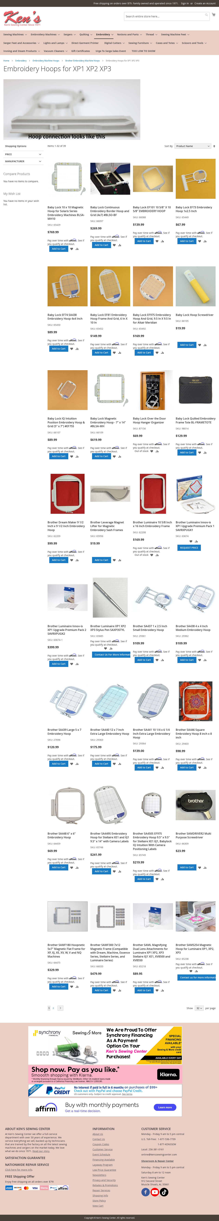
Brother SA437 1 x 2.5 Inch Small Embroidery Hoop (150, 628)
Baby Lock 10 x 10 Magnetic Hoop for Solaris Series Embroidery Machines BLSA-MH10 (66, 213)
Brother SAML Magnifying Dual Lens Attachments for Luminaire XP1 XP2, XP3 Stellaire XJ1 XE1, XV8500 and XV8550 (151, 952)
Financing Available (104, 1159)
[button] (71, 248)
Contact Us (99, 1139)
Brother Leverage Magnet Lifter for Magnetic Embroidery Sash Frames (107, 526)
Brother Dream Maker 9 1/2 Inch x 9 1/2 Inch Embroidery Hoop (66, 526)
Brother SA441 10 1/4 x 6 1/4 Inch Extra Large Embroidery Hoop (151, 733)
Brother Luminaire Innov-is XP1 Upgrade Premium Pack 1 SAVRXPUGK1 (195, 526)
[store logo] (22, 18)
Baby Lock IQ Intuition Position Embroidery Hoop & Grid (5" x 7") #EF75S (66, 422)
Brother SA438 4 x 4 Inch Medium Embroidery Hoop (193, 628)
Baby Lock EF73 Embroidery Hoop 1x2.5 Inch (194, 209)
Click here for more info (18, 1169)
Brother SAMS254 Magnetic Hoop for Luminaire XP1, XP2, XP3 (195, 948)
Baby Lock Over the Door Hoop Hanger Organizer (149, 420)
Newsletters (99, 1175)
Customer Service (103, 1149)
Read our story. (41, 1151)
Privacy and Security (104, 1180)
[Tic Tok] (164, 1195)
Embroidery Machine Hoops (46, 60)
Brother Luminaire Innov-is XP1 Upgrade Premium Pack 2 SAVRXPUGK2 (67, 630)
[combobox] (167, 16)
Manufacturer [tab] (14, 161)
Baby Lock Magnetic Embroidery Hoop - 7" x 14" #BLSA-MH (108, 422)
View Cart (98, 1205)
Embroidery (21, 60)
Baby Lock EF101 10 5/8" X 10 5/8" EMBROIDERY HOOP (152, 209)
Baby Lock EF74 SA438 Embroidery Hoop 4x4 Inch (65, 316)
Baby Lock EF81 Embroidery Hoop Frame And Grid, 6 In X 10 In (108, 318)
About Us (98, 1134)
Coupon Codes (101, 1144)
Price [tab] (8, 154)
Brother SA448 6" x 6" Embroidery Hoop (62, 835)
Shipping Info (100, 1195)
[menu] (109, 42)
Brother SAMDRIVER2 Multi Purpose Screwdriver (193, 835)
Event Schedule (101, 1154)
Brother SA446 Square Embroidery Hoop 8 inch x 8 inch (194, 733)
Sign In (185, 3)
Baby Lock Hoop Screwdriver (195, 315)
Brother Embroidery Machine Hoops (82, 60)
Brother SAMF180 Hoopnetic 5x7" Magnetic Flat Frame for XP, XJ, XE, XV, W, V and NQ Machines (66, 950)
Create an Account (205, 3)
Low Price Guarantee (104, 1169)
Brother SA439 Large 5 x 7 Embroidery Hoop (64, 731)
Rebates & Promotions (105, 1185)
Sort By (169, 146)
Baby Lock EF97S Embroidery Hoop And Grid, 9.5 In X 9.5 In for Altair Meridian (152, 318)
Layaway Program (103, 1164)
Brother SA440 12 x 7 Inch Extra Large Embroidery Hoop (109, 731)
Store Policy (99, 1200)
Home (6, 60)
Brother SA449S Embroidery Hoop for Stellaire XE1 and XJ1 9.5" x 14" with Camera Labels (109, 837)
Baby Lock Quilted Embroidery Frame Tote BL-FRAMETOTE (196, 420)
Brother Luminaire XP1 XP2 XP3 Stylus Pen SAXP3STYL (108, 628)
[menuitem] (14, 34)
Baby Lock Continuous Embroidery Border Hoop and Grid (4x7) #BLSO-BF (109, 211)
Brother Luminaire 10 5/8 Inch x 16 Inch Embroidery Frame (152, 524)
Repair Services (101, 1190)
